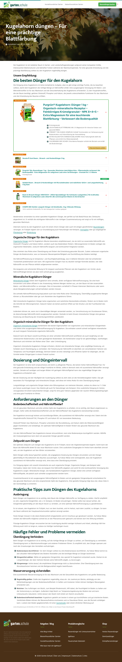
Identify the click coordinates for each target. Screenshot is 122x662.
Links (85, 656)
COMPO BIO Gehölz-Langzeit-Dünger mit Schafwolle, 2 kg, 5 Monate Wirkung (51, 207)
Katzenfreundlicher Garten (74, 4)
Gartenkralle (61, 603)
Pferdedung (17, 232)
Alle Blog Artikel (46, 632)
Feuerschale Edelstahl (76, 641)
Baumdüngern (98, 227)
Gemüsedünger (108, 636)
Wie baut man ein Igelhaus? (50, 646)
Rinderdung (31, 232)
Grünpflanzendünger (110, 641)
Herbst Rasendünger (110, 632)
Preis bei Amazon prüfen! (97, 148)
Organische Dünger (20, 241)
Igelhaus (71, 636)
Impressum (66, 656)
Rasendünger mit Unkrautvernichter (81, 632)
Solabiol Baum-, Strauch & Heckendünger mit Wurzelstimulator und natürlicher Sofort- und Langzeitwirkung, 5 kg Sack (63, 183)
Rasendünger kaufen (107, 4)
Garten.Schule (46, 656)
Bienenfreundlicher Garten (50, 636)
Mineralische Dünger (21, 281)
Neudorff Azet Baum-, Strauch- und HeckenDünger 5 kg (43, 158)
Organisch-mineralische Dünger (25, 326)
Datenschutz (77, 656)
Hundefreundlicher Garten (54, 4)
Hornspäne (84, 230)
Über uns (57, 656)
